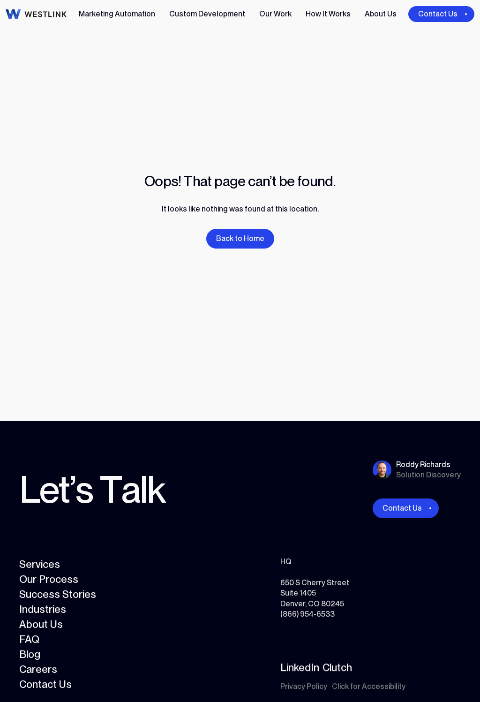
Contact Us (45, 684)
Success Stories (57, 594)
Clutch (337, 667)
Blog (29, 654)
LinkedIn (299, 667)
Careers (38, 669)
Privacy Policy (303, 686)
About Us (41, 624)
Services (39, 564)
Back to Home (240, 238)
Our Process (48, 579)
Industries (42, 609)
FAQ (29, 639)
